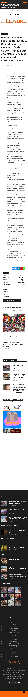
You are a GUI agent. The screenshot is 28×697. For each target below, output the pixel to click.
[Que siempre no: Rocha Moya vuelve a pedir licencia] (4, 599)
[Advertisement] (14, 447)
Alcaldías (14, 652)
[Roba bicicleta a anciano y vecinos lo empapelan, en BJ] (18, 605)
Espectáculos (14, 628)
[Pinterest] (21, 268)
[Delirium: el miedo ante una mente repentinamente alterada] (4, 561)
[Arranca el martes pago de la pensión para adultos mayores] (11, 599)
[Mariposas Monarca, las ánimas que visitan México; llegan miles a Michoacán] (4, 548)
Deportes (14, 626)
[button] (24, 2)
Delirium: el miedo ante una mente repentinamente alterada (16, 561)
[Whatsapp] (24, 268)
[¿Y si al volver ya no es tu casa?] (4, 512)
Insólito (14, 630)
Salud (14, 636)
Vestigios (14, 654)
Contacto (14, 12)
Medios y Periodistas (14, 632)
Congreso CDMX (14, 645)
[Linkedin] (18, 268)
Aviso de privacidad (14, 694)
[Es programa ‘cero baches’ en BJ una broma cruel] (7, 368)
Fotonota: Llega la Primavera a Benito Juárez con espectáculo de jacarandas (13, 344)
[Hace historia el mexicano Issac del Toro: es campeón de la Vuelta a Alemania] (4, 519)
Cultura (14, 624)
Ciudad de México (14, 647)
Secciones (14, 623)
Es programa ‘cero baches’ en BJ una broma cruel (19, 367)
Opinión (14, 637)
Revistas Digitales (14, 656)
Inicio (14, 621)
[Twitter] (15, 268)
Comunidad (14, 649)
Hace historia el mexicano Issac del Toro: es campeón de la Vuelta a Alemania (18, 519)
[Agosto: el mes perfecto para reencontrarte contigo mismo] (4, 569)
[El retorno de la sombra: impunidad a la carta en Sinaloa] (18, 599)
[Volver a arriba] (24, 691)
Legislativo (14, 639)
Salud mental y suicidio (7, 538)
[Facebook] (13, 268)
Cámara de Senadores (14, 643)
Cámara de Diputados (14, 641)
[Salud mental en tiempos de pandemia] (4, 533)
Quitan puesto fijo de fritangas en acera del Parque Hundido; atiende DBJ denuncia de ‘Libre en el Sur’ (13, 309)
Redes (14, 634)
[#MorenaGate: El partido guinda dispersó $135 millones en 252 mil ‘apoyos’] (7, 376)
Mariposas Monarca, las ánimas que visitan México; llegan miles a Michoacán (18, 547)
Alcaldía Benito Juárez (14, 650)
